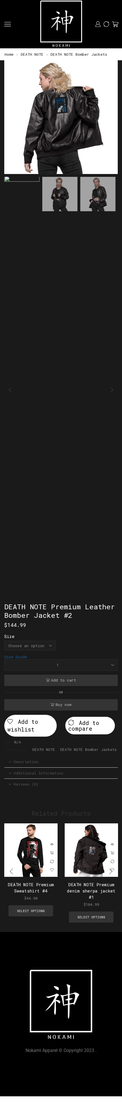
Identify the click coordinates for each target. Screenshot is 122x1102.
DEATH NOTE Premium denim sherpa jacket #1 (91, 890)
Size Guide (15, 656)
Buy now (63, 704)
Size (9, 636)
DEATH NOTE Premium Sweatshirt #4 (31, 887)
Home (9, 54)
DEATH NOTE (32, 54)
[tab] (61, 761)
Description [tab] (26, 761)
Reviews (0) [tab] (26, 784)
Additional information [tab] (39, 773)
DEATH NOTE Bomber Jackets (79, 54)
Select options (52, 853)
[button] (11, 118)
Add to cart (63, 680)
